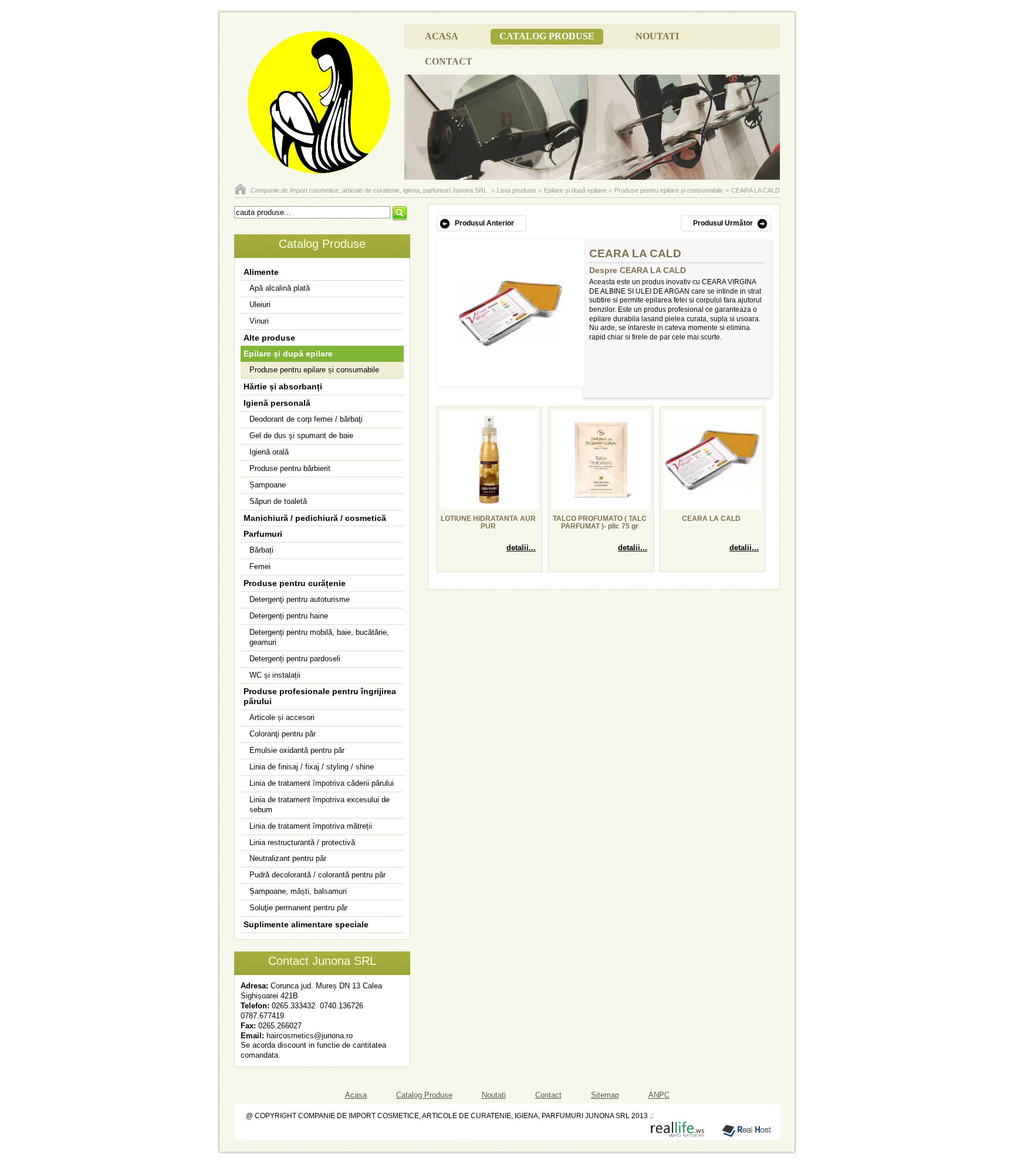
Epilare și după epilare (575, 190)
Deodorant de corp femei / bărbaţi (306, 419)
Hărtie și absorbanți (283, 386)
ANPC (659, 1095)
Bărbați (261, 550)
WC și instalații (274, 675)
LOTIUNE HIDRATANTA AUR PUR (488, 522)
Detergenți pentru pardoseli (294, 658)
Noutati (657, 36)
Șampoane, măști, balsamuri (298, 891)
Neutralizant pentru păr (287, 858)
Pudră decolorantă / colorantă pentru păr (317, 874)
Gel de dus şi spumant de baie (301, 435)
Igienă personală (277, 403)
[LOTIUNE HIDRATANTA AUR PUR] (489, 506)
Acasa (441, 36)
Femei (260, 566)
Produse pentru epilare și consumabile (668, 190)
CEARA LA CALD (755, 190)
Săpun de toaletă (278, 501)
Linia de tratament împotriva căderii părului (321, 783)
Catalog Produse (546, 36)
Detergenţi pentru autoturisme (299, 599)
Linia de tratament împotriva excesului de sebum (319, 804)
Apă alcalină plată (279, 288)
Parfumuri (263, 534)
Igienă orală (269, 452)
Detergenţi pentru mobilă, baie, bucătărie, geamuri (319, 637)
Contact (448, 61)
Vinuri (259, 321)
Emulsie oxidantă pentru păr (296, 750)
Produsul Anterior (484, 223)
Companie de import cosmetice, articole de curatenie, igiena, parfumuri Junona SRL (370, 190)
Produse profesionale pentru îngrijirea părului (320, 696)
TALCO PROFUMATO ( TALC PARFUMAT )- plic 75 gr (600, 522)
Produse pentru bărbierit (289, 468)
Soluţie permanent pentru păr (298, 907)
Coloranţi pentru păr (282, 733)
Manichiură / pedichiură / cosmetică (315, 518)
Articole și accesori (282, 717)
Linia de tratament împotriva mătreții (310, 826)
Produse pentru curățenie (295, 583)
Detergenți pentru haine (288, 615)
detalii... (521, 547)
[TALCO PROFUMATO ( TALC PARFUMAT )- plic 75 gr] (601, 506)
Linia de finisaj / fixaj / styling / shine (311, 766)
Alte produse (269, 337)
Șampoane (267, 484)
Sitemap (605, 1095)
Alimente (261, 272)
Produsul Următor (723, 223)
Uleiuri (260, 304)
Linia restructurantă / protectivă (302, 842)
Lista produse (516, 190)
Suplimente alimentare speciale (306, 924)
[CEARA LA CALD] (510, 345)
